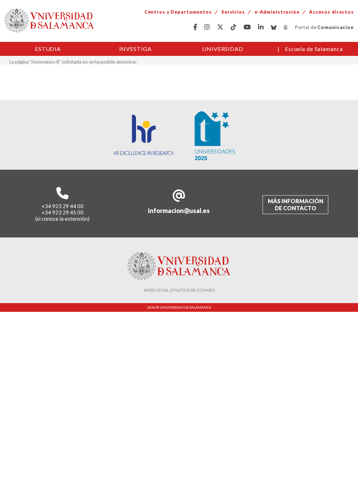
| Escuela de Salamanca (310, 48)
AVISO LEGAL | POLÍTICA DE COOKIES (179, 290)
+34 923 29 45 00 (63, 212)
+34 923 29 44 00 (63, 206)
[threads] (286, 27)
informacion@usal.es (179, 210)
